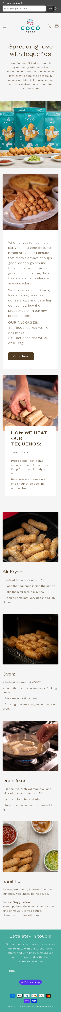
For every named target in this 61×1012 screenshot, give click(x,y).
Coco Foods (24, 1006)
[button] (56, 8)
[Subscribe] (51, 971)
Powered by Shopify (42, 1006)
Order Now (21, 356)
